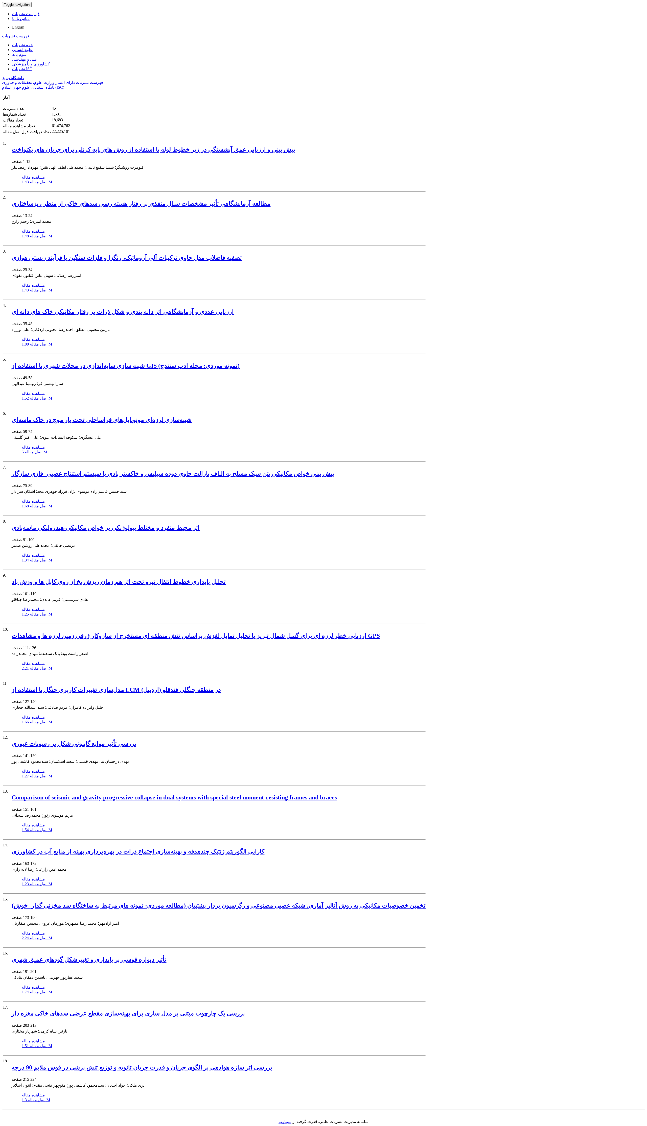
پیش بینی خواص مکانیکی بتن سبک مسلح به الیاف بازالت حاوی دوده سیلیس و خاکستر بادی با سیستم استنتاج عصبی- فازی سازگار (173, 473)
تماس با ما (21, 18)
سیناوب (285, 1121)
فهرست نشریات (25, 14)
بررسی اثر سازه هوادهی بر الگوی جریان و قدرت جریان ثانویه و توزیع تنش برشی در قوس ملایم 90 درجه (142, 1067)
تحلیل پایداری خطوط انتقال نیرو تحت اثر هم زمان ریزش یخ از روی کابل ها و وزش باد (119, 581)
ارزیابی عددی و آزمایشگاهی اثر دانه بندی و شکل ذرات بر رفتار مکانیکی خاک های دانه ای (123, 311)
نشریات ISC (22, 69)
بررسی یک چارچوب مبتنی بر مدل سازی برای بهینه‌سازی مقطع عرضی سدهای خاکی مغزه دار (128, 1013)
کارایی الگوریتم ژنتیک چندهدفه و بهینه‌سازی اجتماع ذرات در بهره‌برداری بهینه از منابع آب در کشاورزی (138, 851)
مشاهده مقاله (33, 177)
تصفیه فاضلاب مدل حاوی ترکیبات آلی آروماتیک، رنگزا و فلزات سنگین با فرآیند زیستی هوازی (127, 257)
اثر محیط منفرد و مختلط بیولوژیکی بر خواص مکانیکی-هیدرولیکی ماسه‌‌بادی (106, 527)
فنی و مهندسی (24, 59)
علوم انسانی (22, 49)
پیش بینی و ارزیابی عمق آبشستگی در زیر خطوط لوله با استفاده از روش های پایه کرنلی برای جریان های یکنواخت (153, 149)
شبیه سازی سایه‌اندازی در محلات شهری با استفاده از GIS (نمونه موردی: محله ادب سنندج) (126, 365)
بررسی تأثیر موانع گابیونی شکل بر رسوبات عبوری (74, 743)
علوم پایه (19, 54)
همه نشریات (22, 45)
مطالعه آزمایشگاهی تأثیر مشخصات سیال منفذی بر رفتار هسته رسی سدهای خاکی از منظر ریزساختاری (141, 203)
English (18, 27)
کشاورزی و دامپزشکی (31, 64)
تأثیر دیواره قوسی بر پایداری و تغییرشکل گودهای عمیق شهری (89, 959)
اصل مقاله (37, 182)
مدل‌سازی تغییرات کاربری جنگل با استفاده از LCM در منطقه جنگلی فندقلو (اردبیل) (116, 690)
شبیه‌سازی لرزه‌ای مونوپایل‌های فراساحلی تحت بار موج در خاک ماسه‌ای (102, 420)
